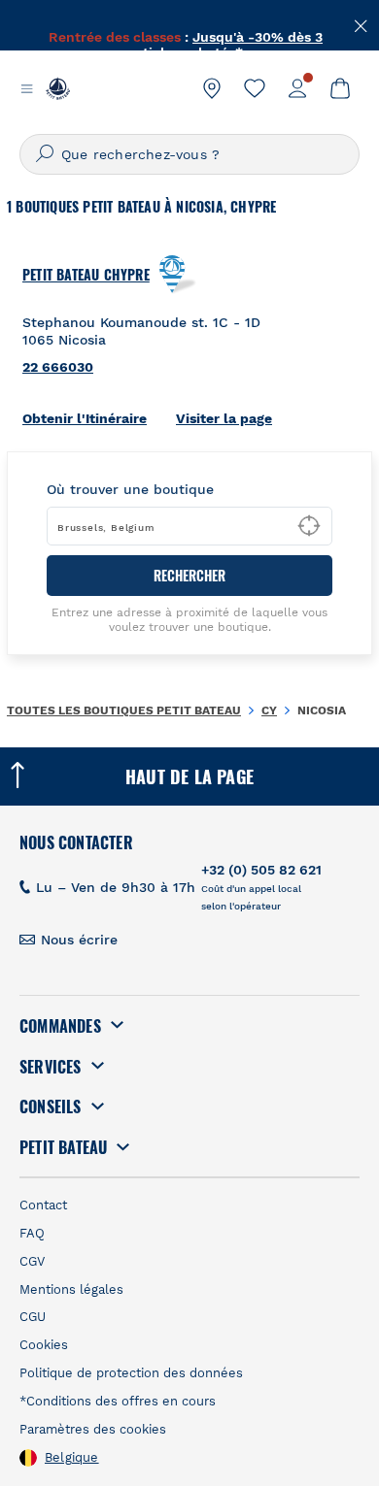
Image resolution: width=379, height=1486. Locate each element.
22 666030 (57, 367)
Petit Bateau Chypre (86, 274)
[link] (212, 88)
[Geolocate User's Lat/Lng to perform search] (309, 526)
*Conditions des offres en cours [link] (117, 1401)
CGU (32, 1316)
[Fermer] (361, 24)
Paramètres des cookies (92, 1429)
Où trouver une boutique (130, 489)
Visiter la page (224, 418)
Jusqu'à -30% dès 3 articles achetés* (226, 34)
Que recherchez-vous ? (140, 154)
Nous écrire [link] (79, 939)
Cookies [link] (43, 1344)
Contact (43, 1205)
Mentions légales (71, 1289)
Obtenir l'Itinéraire (84, 418)
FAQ (32, 1233)
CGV (32, 1261)
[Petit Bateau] (58, 88)
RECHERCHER (189, 575)
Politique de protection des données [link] (131, 1373)
